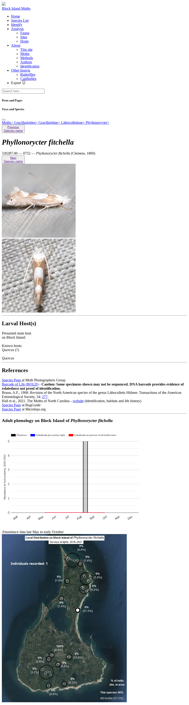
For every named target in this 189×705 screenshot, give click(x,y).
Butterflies (27, 74)
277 (44, 397)
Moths (25, 54)
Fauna (24, 33)
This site (26, 50)
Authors (26, 62)
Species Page (12, 380)
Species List (20, 20)
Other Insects (20, 70)
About (15, 45)
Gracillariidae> (49, 123)
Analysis (17, 29)
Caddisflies (28, 79)
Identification (29, 66)
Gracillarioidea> (26, 123)
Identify (16, 25)
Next (13, 159)
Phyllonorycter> (97, 123)
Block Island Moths (16, 8)
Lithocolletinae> (73, 123)
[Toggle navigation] (4, 119)
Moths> (8, 123)
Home (15, 16)
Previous (13, 128)
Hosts (24, 41)
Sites (23, 37)
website (78, 401)
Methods (26, 58)
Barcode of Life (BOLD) (20, 384)
